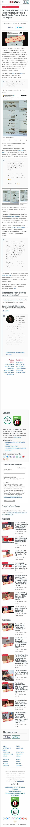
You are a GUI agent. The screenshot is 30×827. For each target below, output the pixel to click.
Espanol (5, 761)
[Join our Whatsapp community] (17, 456)
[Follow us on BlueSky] (7, 456)
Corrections (19, 754)
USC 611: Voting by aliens (18, 227)
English (18, 759)
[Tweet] (27, 2)
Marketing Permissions (10, 477)
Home (4, 746)
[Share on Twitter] (7, 311)
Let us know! (17, 437)
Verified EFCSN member (11, 446)
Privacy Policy (20, 752)
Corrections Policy (8, 754)
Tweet (20, 27)
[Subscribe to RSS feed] (7, 459)
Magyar (18, 761)
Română (5, 763)
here (21, 73)
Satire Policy (6, 752)
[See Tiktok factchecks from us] (4, 456)
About (17, 746)
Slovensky (6, 765)
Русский (18, 763)
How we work (19, 748)
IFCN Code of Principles (6, 749)
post (13, 73)
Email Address (8, 469)
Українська (19, 765)
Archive (5, 756)
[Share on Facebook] (3, 311)
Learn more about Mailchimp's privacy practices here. (13, 496)
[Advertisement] (15, 392)
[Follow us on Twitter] (20, 456)
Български (6, 759)
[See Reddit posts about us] (4, 459)
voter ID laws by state (13, 216)
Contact (18, 756)
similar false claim (6, 275)
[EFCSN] (15, 812)
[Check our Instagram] (14, 456)
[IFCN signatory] (15, 802)
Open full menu (2, 2)
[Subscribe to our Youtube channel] (23, 456)
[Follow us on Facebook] (11, 456)
